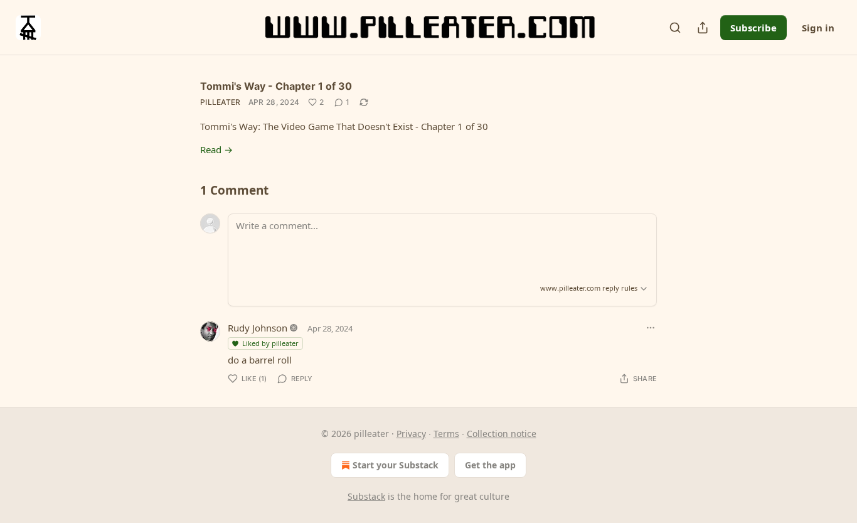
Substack (366, 496)
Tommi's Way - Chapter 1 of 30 (276, 86)
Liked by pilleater (270, 343)
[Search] (675, 27)
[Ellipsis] (651, 328)
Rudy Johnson (257, 327)
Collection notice (501, 433)
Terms (446, 433)
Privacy (411, 433)
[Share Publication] (702, 27)
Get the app (490, 465)
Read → (216, 149)
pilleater (220, 102)
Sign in (818, 27)
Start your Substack (396, 465)
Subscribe (753, 27)
